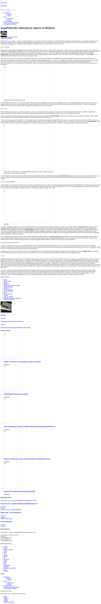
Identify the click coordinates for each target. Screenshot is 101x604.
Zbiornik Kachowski (9, 299)
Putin (5, 562)
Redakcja (9, 37)
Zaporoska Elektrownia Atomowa (12, 298)
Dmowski (6, 566)
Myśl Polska (4, 2)
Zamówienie (10, 18)
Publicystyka (7, 426)
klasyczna (9, 14)
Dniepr (5, 279)
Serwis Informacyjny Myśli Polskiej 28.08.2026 (22, 491)
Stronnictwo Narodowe (9, 568)
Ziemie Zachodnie (8, 549)
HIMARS (6, 284)
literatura (6, 570)
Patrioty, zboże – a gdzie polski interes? (11, 512)
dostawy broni (7, 281)
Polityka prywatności (9, 602)
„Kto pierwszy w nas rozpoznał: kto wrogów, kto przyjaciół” (25, 361)
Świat (4, 27)
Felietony (6, 361)
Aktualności (7, 491)
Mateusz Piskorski (8, 286)
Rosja (5, 292)
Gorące (5, 282)
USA (5, 553)
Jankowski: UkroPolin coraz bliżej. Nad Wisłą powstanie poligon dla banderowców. (33, 426)
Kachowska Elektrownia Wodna (12, 285)
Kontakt (6, 600)
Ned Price (6, 288)
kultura (5, 556)
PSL (5, 563)
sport (5, 569)
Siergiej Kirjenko (8, 293)
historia (5, 555)
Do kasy (9, 19)
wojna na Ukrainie (8, 296)
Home (5, 596)
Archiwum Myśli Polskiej (10, 24)
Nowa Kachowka (8, 289)
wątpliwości (4, 228)
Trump (5, 561)
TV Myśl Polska (8, 21)
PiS (5, 558)
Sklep (5, 17)
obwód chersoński (8, 291)
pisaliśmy (11, 43)
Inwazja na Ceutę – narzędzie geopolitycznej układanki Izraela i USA (32, 459)
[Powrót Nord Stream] (6, 518)
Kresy (5, 552)
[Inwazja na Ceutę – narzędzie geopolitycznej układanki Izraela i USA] (19, 500)
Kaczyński (6, 559)
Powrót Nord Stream (6, 521)
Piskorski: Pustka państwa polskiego (18, 394)
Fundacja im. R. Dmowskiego (11, 22)
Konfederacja (7, 565)
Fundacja (6, 599)
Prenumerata (7, 12)
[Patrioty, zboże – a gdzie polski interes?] (11, 509)
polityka (6, 546)
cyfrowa (9, 15)
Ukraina (6, 295)
